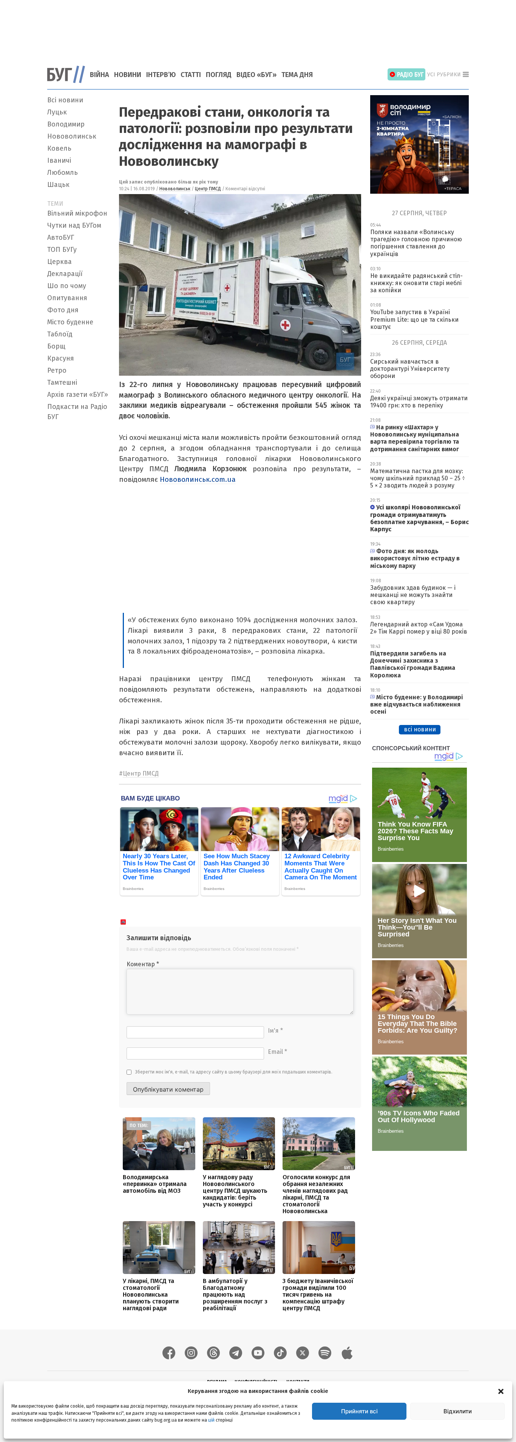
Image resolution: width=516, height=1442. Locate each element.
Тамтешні (62, 382)
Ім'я (275, 1030)
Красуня (60, 358)
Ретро (56, 370)
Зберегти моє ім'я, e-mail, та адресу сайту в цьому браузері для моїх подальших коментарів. (233, 1072)
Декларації (65, 274)
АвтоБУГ (60, 237)
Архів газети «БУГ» (77, 394)
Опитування (67, 298)
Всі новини (65, 100)
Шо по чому (66, 286)
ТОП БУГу (62, 249)
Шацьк (58, 184)
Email (277, 1051)
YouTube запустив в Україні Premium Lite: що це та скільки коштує (414, 319)
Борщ (56, 346)
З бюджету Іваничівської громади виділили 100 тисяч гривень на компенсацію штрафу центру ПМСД (318, 1294)
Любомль (62, 172)
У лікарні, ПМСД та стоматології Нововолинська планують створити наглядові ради (151, 1294)
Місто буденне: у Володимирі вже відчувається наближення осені (416, 704)
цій (211, 1419)
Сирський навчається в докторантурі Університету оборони (410, 368)
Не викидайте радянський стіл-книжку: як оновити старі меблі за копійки (416, 283)
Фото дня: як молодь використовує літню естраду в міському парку (415, 558)
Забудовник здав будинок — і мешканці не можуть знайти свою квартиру (413, 595)
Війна (99, 75)
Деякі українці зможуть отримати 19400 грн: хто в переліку (419, 402)
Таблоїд (60, 334)
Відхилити (457, 1411)
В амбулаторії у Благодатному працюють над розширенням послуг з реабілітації (235, 1294)
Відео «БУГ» (256, 75)
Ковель (59, 148)
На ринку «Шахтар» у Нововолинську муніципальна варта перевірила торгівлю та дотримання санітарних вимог (414, 438)
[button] (501, 1391)
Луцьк (57, 112)
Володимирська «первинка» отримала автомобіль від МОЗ (155, 1184)
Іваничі (59, 160)
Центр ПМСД (208, 188)
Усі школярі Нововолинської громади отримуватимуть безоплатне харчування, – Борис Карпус (419, 518)
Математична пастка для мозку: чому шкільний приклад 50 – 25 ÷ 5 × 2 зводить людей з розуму (417, 478)
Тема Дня (297, 75)
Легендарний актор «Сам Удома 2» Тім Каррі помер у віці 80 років (418, 628)
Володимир (66, 124)
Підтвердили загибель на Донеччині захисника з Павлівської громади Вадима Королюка (412, 664)
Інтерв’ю (161, 75)
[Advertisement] (258, 28)
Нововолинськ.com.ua (198, 479)
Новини (127, 75)
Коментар (143, 964)
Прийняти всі (359, 1411)
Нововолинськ (71, 136)
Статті (191, 75)
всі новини (420, 729)
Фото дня (63, 310)
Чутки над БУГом (74, 225)
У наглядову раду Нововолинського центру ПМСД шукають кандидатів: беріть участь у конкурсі (235, 1191)
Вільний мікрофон (77, 213)
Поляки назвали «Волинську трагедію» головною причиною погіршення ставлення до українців (416, 243)
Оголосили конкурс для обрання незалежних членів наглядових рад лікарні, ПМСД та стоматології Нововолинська (316, 1194)
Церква (59, 262)
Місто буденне (70, 322)
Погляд (219, 75)
